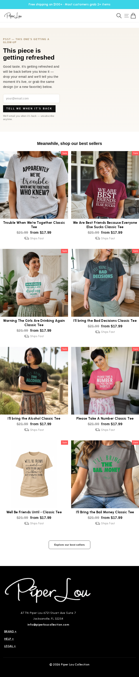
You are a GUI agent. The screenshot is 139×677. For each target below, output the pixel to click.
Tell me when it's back (29, 108)
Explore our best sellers (69, 544)
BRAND (10, 631)
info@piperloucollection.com (48, 624)
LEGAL (10, 646)
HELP (9, 639)
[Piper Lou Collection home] (48, 590)
